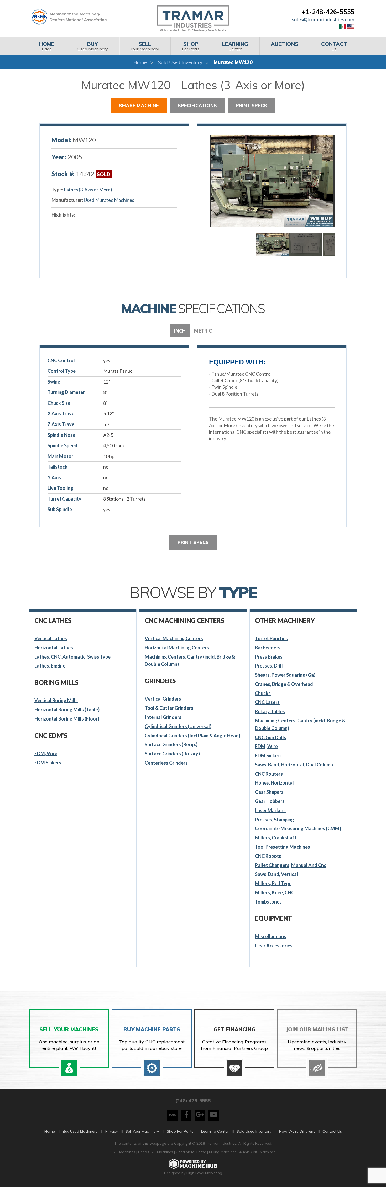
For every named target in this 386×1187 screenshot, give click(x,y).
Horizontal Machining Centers (177, 647)
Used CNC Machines (156, 1151)
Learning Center (215, 1131)
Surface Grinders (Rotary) (172, 754)
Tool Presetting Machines (282, 847)
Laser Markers (270, 810)
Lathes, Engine (49, 666)
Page (46, 46)
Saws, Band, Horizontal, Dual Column (294, 765)
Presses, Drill (269, 666)
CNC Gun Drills (270, 737)
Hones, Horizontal (274, 783)
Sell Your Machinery (142, 1131)
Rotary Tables (270, 711)
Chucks (263, 693)
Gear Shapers (269, 792)
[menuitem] (47, 46)
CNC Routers (269, 774)
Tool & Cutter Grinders (169, 708)
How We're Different (297, 1131)
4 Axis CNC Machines (257, 1151)
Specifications (197, 105)
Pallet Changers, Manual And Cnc (290, 865)
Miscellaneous (270, 936)
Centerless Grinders (166, 763)
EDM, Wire (45, 753)
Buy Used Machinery (80, 1131)
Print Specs (251, 105)
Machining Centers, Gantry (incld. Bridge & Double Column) (190, 660)
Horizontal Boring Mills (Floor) (66, 719)
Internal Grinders (163, 717)
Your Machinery (145, 46)
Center (235, 46)
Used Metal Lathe (191, 1151)
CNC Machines (123, 1151)
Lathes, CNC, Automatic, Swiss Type (72, 657)
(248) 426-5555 (193, 1100)
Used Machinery (92, 46)
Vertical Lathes (50, 638)
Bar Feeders (267, 647)
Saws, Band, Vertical (276, 874)
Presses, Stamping (274, 819)
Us (334, 46)
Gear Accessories (274, 945)
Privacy (111, 1131)
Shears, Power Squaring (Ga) (285, 675)
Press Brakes (269, 657)
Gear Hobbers (270, 801)
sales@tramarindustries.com (323, 20)
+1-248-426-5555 (328, 12)
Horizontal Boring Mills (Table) (67, 709)
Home (140, 62)
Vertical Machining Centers (174, 638)
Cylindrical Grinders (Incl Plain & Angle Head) (192, 735)
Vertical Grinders (163, 699)
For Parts (191, 46)
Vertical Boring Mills (56, 700)
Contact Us (332, 1131)
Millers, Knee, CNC (274, 892)
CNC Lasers (267, 702)
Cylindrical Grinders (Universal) (178, 726)
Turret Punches (271, 638)
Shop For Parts (180, 1131)
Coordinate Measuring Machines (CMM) (298, 828)
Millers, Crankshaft (275, 838)
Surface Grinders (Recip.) (171, 744)
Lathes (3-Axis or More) (88, 189)
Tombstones (268, 902)
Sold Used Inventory (180, 62)
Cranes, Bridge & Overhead (284, 684)
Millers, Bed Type (273, 883)
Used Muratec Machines (109, 200)
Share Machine (139, 105)
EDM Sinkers (47, 762)
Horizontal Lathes (53, 647)
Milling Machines (223, 1151)
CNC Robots (268, 856)
